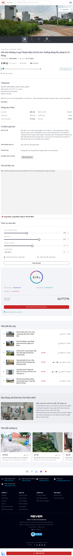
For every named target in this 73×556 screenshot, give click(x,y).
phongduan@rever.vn (63, 480)
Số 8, (11, 460)
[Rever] (36, 516)
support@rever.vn (9, 485)
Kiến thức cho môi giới (42, 501)
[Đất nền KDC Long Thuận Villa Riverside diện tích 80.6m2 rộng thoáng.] (10, 353)
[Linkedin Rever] (39, 545)
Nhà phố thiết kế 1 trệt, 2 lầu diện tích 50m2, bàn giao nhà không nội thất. (25, 362)
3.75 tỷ (5, 455)
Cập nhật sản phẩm (42, 498)
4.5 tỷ (68, 455)
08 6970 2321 (33, 527)
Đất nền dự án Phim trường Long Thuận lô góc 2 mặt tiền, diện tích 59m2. (25, 381)
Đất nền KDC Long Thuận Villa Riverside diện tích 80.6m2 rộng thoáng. (26, 353)
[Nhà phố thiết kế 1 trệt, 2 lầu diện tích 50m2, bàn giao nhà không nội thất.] (10, 362)
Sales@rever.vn (44, 480)
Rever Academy (23, 503)
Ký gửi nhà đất (23, 495)
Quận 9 (19, 49)
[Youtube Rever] (44, 545)
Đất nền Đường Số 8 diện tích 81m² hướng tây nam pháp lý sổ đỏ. (15, 458)
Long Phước (12, 49)
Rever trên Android (59, 498)
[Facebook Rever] (34, 545)
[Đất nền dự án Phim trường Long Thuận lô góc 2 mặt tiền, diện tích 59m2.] (10, 381)
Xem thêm (4, 102)
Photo (24, 41)
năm (67, 245)
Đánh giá (30, 545)
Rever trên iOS (58, 495)
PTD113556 (69, 460)
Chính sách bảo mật (7, 506)
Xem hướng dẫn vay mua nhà (14, 312)
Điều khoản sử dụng (7, 509)
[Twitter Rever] (37, 545)
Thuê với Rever (23, 501)
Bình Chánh (53, 460)
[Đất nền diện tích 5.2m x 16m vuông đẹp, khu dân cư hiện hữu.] (10, 334)
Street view (46, 41)
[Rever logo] (3, 2)
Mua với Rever (23, 498)
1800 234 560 (26, 480)
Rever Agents (22, 506)
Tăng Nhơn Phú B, (17, 460)
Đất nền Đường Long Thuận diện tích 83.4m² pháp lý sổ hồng (25, 343)
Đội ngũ (4, 501)
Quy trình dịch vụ (23, 509)
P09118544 (5, 460)
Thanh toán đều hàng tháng (47, 257)
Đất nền (32, 112)
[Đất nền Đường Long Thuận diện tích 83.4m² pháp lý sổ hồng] (10, 343)
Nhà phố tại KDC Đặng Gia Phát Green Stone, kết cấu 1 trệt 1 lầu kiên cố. (26, 371)
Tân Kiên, (47, 460)
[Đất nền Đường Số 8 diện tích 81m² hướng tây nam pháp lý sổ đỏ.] (16, 442)
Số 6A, (42, 460)
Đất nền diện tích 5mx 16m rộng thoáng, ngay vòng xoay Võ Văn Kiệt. (47, 458)
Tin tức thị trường (41, 495)
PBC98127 (37, 460)
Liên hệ (4, 503)
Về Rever (4, 495)
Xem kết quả (36, 263)
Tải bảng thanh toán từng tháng (37, 307)
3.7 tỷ (36, 455)
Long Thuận (4, 49)
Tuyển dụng (5, 498)
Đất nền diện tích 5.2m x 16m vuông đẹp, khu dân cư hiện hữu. (25, 334)
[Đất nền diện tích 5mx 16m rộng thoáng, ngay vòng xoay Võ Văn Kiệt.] (48, 442)
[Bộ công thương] (36, 534)
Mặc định (8, 252)
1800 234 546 (39, 553)
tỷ (67, 233)
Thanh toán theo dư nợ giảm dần (15, 257)
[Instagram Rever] (42, 545)
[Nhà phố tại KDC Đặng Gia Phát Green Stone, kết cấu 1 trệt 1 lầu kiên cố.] (10, 371)
